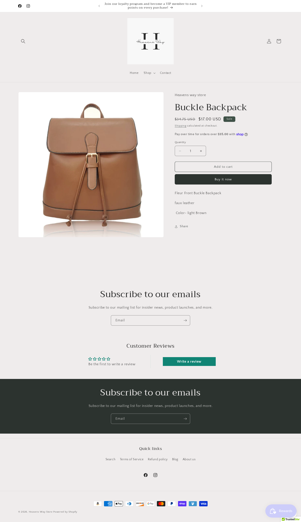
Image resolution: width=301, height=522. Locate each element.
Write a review (189, 362)
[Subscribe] (185, 320)
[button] (23, 41)
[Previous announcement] (99, 6)
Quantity (180, 142)
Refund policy (158, 459)
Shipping (180, 125)
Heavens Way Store (41, 512)
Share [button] (184, 226)
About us (189, 459)
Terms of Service (132, 459)
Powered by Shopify (65, 512)
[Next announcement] (202, 6)
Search (111, 459)
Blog (175, 459)
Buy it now (223, 179)
